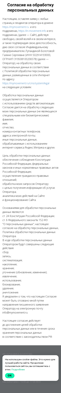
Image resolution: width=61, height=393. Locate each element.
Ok (10, 375)
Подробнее (18, 369)
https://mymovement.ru (15, 27)
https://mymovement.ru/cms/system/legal (25, 83)
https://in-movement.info (32, 31)
